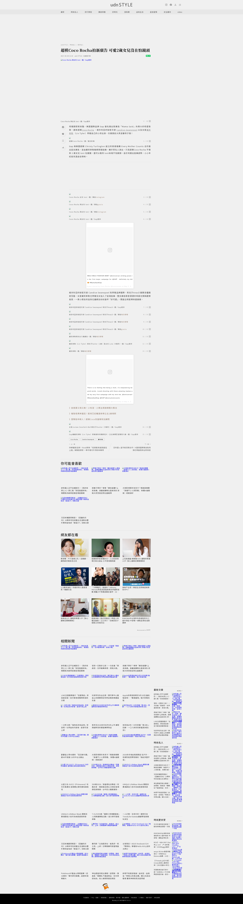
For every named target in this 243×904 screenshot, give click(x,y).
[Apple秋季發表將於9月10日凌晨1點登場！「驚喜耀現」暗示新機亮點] (136, 684)
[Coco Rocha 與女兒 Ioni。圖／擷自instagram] (110, 209)
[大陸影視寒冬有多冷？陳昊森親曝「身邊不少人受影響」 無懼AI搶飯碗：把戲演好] (136, 476)
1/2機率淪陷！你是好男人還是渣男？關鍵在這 (74, 588)
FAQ (92, 897)
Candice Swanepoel (88, 439)
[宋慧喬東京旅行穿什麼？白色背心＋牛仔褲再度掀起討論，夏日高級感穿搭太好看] (177, 872)
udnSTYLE (64, 44)
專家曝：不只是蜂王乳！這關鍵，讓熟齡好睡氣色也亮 (74, 560)
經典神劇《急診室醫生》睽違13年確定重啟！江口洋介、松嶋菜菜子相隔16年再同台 (105, 620)
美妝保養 (102, 12)
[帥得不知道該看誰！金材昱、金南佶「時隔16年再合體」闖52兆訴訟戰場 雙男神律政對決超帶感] (136, 862)
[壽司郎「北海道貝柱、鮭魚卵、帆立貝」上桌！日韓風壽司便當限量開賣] (106, 832)
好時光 (115, 12)
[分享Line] (63, 134)
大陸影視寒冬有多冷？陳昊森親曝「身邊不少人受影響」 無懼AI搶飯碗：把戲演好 (136, 490)
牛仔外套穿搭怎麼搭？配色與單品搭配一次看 (162, 825)
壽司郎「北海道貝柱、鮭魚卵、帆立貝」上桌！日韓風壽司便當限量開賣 (105, 846)
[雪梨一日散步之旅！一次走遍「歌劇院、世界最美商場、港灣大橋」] (106, 654)
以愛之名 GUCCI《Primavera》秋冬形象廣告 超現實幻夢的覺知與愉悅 (75, 787)
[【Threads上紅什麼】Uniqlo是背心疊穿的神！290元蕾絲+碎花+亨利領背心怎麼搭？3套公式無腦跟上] (177, 862)
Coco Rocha (74, 439)
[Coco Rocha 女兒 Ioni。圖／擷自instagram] (110, 194)
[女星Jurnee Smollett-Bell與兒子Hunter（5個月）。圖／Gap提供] (110, 424)
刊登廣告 (86, 897)
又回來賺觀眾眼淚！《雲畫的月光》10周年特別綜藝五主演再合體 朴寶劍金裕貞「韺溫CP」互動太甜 (75, 520)
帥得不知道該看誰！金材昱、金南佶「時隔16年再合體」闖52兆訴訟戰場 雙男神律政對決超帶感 (136, 876)
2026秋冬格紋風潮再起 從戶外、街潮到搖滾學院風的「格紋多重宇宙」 (136, 757)
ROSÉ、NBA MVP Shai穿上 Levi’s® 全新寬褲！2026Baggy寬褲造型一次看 (162, 845)
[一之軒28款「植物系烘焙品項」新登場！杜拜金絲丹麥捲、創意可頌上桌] (75, 713)
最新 (62, 12)
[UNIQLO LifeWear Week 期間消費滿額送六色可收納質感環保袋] (136, 773)
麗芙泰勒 (100, 439)
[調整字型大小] (63, 147)
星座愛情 (153, 12)
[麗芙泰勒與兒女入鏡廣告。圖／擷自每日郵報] (110, 333)
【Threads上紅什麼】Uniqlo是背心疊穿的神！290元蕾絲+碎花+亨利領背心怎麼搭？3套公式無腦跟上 (162, 865)
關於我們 (149, 897)
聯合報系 (134, 897)
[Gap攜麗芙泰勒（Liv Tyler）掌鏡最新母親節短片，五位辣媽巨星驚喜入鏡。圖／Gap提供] (110, 431)
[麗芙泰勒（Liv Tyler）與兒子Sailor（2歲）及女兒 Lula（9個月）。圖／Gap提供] (110, 341)
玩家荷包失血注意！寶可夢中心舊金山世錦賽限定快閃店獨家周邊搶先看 (105, 698)
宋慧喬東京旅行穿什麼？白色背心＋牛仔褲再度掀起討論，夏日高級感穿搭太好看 (162, 873)
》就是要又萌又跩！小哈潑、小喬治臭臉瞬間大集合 (93, 407)
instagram (100, 197)
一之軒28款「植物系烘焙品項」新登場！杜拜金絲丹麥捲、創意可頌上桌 (74, 727)
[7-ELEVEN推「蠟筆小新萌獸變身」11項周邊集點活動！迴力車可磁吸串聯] (106, 802)
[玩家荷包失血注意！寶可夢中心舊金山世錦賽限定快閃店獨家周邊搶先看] (106, 684)
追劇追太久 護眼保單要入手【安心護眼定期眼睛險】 (74, 619)
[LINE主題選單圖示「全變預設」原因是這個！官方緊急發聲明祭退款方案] (75, 684)
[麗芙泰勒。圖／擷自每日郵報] (110, 348)
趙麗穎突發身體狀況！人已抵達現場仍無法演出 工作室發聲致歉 (105, 560)
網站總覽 (157, 897)
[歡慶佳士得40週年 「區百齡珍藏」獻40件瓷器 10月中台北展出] (75, 743)
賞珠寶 (127, 12)
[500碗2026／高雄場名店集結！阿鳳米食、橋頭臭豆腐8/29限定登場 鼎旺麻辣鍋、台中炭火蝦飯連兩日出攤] (106, 773)
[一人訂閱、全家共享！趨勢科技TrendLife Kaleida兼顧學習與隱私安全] (136, 802)
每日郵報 (124, 314)
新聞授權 (104, 897)
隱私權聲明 (125, 897)
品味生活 (139, 12)
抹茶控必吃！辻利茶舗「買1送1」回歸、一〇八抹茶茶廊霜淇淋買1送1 (136, 727)
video (180, 12)
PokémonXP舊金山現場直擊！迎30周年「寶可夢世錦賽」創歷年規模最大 (74, 876)
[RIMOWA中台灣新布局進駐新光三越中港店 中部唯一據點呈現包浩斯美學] (177, 835)
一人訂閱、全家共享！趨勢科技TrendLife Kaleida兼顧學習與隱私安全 (136, 816)
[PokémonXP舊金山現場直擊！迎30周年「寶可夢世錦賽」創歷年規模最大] (75, 862)
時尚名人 (74, 12)
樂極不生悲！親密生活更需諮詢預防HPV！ (135, 588)
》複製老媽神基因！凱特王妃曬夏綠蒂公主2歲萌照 (92, 413)
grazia (100, 204)
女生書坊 (167, 12)
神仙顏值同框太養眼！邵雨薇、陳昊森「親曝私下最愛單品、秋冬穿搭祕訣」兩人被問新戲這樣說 (105, 876)
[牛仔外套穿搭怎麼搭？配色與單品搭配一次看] (177, 826)
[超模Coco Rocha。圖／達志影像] (110, 138)
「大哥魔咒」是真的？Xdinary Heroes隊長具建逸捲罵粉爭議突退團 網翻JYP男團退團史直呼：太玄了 (105, 589)
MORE (179, 690)
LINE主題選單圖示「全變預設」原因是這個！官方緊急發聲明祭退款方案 (75, 698)
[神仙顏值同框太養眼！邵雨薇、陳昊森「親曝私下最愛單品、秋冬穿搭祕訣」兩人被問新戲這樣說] (106, 862)
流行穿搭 (88, 12)
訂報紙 (141, 897)
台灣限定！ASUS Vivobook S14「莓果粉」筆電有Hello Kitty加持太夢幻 (136, 846)
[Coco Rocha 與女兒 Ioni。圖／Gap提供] (106, 89)
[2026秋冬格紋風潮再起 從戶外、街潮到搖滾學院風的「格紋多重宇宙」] (136, 743)
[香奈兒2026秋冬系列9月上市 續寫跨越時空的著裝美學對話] (106, 713)
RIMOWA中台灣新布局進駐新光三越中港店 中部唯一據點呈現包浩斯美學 (136, 620)
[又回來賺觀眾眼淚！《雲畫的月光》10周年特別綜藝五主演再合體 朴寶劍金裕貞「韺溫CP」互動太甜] (75, 506)
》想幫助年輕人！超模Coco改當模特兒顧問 (89, 419)
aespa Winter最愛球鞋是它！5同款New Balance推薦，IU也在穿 (162, 854)
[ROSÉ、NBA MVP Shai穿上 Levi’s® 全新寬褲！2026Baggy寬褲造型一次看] (177, 844)
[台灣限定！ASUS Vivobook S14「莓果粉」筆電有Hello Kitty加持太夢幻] (136, 832)
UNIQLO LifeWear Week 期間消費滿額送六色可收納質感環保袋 (136, 785)
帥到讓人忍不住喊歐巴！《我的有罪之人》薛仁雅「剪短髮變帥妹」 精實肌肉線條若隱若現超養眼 (74, 490)
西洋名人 (80, 44)
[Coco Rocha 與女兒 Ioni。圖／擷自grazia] (110, 201)
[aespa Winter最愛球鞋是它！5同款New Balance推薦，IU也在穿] (177, 853)
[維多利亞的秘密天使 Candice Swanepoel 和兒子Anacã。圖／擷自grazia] (110, 326)
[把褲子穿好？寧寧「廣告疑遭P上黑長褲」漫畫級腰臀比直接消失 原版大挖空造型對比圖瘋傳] (106, 476)
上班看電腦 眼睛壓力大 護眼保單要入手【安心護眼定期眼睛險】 (136, 560)
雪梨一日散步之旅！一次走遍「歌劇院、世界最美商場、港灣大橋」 (105, 666)
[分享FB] (63, 127)
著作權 (118, 897)
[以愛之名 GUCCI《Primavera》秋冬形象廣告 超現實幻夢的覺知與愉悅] (75, 773)
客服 (97, 897)
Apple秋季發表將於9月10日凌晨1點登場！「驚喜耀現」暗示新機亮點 (136, 698)
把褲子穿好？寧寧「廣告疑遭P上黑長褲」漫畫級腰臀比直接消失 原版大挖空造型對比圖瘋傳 (105, 490)
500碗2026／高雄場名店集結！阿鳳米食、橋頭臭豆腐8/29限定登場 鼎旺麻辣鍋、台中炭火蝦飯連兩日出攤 (106, 788)
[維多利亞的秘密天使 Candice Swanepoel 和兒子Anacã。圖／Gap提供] (110, 304)
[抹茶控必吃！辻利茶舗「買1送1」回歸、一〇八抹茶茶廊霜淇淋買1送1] (136, 713)
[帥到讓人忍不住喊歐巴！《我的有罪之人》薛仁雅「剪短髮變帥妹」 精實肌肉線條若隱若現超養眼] (75, 476)
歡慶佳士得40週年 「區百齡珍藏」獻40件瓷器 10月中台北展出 (74, 755)
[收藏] (63, 140)
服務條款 (112, 897)
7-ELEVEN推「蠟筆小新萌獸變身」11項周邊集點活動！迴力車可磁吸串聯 (106, 816)
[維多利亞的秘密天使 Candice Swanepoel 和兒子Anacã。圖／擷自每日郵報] (110, 311)
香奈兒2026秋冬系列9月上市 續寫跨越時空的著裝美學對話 (105, 726)
